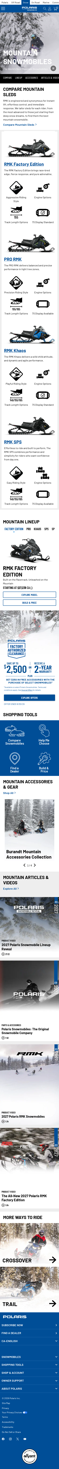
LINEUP (18, 77)
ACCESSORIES (31, 77)
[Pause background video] (53, 68)
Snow (25, 2)
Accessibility (8, 1422)
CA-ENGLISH (9, 1341)
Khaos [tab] (37, 529)
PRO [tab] (28, 529)
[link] (29, 1357)
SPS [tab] (46, 529)
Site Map (6, 1403)
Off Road (15, 2)
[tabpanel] (29, 570)
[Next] (34, 865)
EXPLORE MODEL (29, 594)
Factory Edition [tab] (14, 529)
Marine (46, 2)
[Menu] (3, 8)
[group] (29, 550)
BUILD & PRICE (29, 602)
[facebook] (3, 1439)
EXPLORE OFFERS (29, 697)
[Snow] (29, 8)
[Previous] (24, 865)
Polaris (5, 2)
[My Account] (50, 8)
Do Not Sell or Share (11, 1432)
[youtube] (25, 1439)
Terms (5, 1417)
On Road (35, 2)
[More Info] (31, 587)
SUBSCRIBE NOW (12, 1325)
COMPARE (7, 77)
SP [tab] (53, 529)
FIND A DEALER (11, 1333)
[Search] (45, 8)
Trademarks (7, 1427)
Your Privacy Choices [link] (12, 1412)
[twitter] (17, 1439)
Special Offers (26, 690)
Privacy (5, 1408)
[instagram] (10, 1439)
